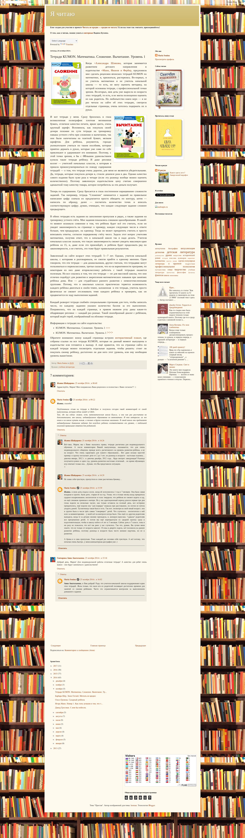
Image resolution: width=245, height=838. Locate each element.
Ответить (61, 391)
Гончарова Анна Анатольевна (70, 557)
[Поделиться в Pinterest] (91, 363)
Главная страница (97, 645)
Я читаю (62, 13)
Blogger (152, 805)
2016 (55, 669)
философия (181, 272)
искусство (177, 255)
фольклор (191, 272)
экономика (174, 275)
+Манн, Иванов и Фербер (116, 70)
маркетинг (191, 258)
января (59, 743)
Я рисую (162, 170)
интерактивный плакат (128, 337)
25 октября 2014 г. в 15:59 (91, 487)
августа (59, 716)
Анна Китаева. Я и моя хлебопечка (179, 326)
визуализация (188, 248)
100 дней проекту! (177, 347)
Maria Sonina (63, 399)
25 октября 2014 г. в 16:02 (91, 579)
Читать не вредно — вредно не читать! (100, 27)
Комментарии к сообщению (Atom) (80, 650)
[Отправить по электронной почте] (80, 363)
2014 (55, 677)
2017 (55, 665)
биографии (173, 248)
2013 (55, 748)
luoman (134, 805)
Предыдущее (140, 645)
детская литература (181, 252)
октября (59, 688)
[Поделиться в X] (86, 363)
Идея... (172, 287)
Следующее (56, 645)
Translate (69, 44)
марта (58, 735)
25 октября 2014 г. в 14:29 (93, 475)
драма (168, 255)
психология (189, 266)
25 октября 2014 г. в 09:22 (84, 399)
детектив (159, 252)
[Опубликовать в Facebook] (88, 363)
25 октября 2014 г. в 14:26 (93, 440)
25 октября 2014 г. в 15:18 (96, 558)
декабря (59, 680)
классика (172, 258)
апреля (59, 731)
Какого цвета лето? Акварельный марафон (179, 173)
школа (166, 275)
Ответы (63, 435)
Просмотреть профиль (164, 59)
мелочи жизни (171, 261)
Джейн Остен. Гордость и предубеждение (180, 306)
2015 (55, 673)
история (165, 258)
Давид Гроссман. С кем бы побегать (70, 707)
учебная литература (67, 367)
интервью (88, 32)
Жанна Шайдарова (65, 383)
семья (170, 269)
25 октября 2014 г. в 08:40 (86, 383)
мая (57, 727)
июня (58, 724)
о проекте (175, 263)
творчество (180, 269)
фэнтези (159, 275)
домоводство (159, 255)
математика (160, 260)
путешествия (160, 270)
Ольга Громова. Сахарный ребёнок (70, 699)
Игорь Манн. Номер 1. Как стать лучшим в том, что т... (79, 703)
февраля (59, 739)
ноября (59, 684)
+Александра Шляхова (107, 63)
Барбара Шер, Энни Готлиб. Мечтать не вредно (75, 696)
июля (58, 720)
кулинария (182, 258)
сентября (60, 712)
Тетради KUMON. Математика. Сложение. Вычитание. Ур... (81, 692)
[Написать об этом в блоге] (83, 363)
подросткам (190, 264)
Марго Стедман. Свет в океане (179, 365)
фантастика (170, 272)
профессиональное (165, 266)
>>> (108, 327)
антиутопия (160, 248)
